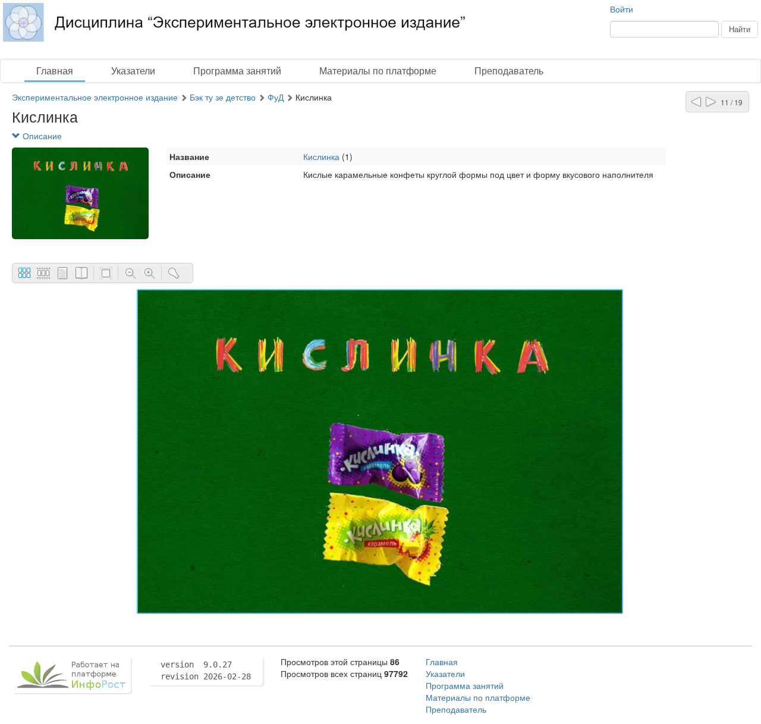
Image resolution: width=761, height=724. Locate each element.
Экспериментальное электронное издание (95, 97)
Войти (621, 9)
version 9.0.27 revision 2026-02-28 (206, 670)
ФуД (276, 97)
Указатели (133, 70)
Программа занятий (237, 70)
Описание (41, 136)
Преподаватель (508, 70)
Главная (54, 70)
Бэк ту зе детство (223, 97)
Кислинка (321, 156)
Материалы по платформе (377, 70)
